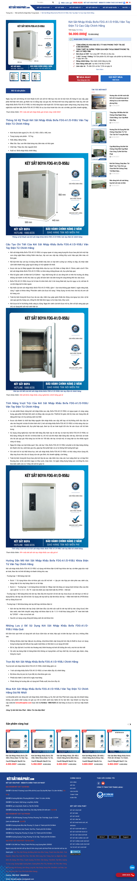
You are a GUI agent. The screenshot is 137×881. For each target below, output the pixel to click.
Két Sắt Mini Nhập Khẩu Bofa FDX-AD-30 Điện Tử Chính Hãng (119, 757)
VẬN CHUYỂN (74, 791)
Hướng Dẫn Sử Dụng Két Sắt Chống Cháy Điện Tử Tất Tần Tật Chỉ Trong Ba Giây (119, 132)
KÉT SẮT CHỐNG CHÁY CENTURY (79, 841)
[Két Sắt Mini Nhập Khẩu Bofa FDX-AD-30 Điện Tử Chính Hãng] (119, 741)
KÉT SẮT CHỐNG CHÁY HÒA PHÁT (80, 844)
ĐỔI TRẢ (72, 785)
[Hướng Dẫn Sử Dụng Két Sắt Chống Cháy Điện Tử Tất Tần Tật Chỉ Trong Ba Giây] (99, 135)
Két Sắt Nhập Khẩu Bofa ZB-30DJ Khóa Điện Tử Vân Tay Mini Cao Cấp (17, 757)
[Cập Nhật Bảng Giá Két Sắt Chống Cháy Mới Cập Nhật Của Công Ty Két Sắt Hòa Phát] (99, 152)
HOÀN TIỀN (73, 797)
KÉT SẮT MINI (74, 813)
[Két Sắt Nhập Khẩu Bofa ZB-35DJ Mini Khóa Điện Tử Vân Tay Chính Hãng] (43, 741)
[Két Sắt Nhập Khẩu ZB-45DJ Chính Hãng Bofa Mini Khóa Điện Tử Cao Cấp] (68, 741)
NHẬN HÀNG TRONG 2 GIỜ (83, 39)
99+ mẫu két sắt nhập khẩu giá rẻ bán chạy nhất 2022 (39, 112)
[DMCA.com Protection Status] (75, 852)
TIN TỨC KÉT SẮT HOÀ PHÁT (78, 847)
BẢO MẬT (73, 788)
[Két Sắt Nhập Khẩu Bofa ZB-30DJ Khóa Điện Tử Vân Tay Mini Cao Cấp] (17, 741)
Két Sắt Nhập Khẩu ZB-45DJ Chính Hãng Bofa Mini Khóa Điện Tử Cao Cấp (68, 757)
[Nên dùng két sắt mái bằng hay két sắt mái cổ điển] (99, 184)
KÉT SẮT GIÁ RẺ (74, 816)
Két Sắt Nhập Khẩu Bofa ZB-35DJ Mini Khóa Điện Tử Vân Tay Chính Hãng (42, 757)
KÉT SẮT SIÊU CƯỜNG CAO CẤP (79, 838)
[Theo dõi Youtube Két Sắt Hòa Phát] (103, 783)
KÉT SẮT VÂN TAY (75, 819)
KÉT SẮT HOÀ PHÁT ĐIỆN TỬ (78, 828)
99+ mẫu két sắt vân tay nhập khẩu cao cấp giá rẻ (38, 552)
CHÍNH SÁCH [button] (75, 778)
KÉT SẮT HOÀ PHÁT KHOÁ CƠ (78, 832)
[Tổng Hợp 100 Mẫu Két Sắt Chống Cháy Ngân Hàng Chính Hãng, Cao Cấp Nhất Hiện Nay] (99, 119)
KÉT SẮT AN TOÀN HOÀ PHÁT (78, 835)
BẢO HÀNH (73, 782)
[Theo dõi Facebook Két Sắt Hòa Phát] (98, 783)
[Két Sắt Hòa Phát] (20, 778)
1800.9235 (78, 2)
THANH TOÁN (74, 794)
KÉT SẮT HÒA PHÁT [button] (78, 806)
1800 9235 (115, 80)
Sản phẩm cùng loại (17, 723)
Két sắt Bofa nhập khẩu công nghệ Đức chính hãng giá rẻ (41, 395)
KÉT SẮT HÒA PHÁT (75, 810)
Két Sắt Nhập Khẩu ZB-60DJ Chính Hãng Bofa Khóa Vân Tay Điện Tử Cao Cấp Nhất (93, 757)
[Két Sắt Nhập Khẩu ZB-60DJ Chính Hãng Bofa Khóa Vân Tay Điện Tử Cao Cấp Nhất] (94, 741)
